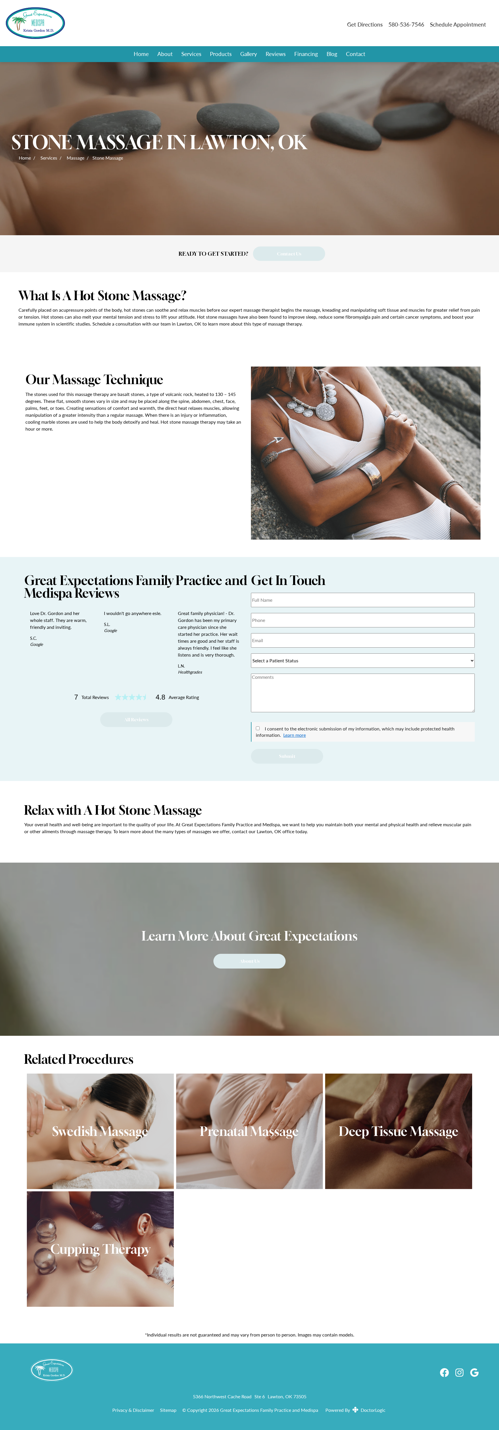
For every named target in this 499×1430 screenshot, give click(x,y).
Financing (306, 54)
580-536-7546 (406, 24)
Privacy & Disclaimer (133, 1410)
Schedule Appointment (458, 24)
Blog (332, 54)
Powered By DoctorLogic (355, 1410)
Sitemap (168, 1410)
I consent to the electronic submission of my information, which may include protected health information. (355, 731)
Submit (287, 756)
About (165, 54)
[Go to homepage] (169, 24)
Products (221, 54)
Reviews (276, 54)
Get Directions (365, 24)
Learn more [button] (294, 735)
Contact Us (289, 254)
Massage (75, 157)
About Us (250, 961)
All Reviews (136, 719)
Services (191, 54)
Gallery (248, 54)
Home (141, 54)
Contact (355, 54)
